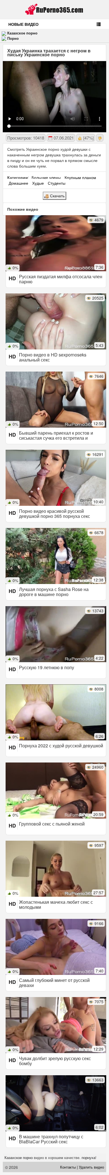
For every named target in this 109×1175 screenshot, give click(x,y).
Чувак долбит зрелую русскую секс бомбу (55, 1061)
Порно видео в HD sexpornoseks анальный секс (52, 357)
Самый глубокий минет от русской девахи (54, 982)
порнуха (88, 1157)
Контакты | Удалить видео (82, 1167)
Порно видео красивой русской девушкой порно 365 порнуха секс (54, 513)
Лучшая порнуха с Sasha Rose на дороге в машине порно (54, 591)
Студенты (56, 183)
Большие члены (46, 177)
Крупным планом (80, 177)
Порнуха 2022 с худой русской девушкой (61, 745)
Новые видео (23, 24)
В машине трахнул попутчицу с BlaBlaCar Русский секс (51, 1139)
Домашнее (18, 183)
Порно (13, 38)
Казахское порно (22, 33)
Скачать (57, 195)
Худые (38, 183)
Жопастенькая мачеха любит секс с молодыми (56, 904)
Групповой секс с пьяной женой (52, 824)
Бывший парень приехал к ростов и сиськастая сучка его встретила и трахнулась (56, 438)
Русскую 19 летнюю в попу (46, 667)
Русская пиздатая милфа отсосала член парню (60, 279)
